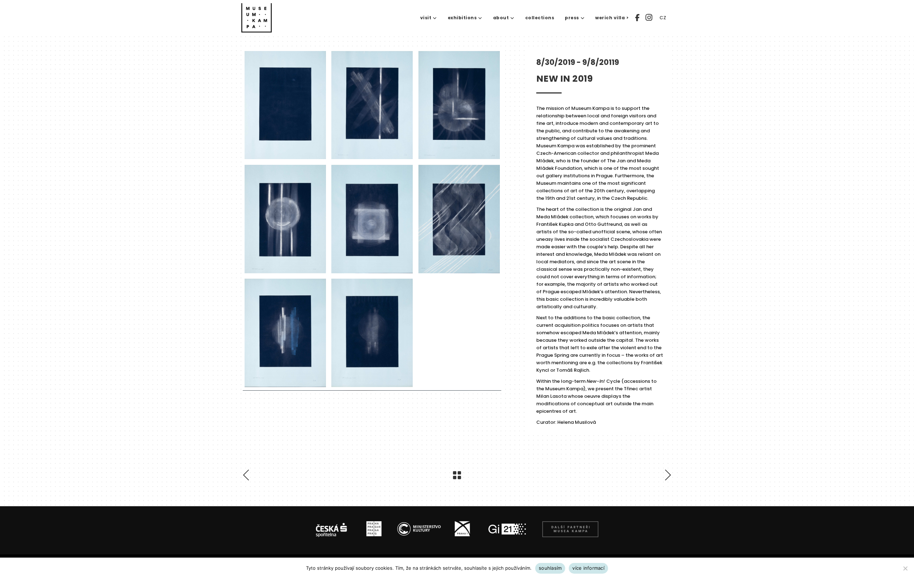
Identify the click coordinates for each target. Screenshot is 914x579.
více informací (588, 568)
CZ (662, 17)
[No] (905, 568)
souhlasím (550, 568)
